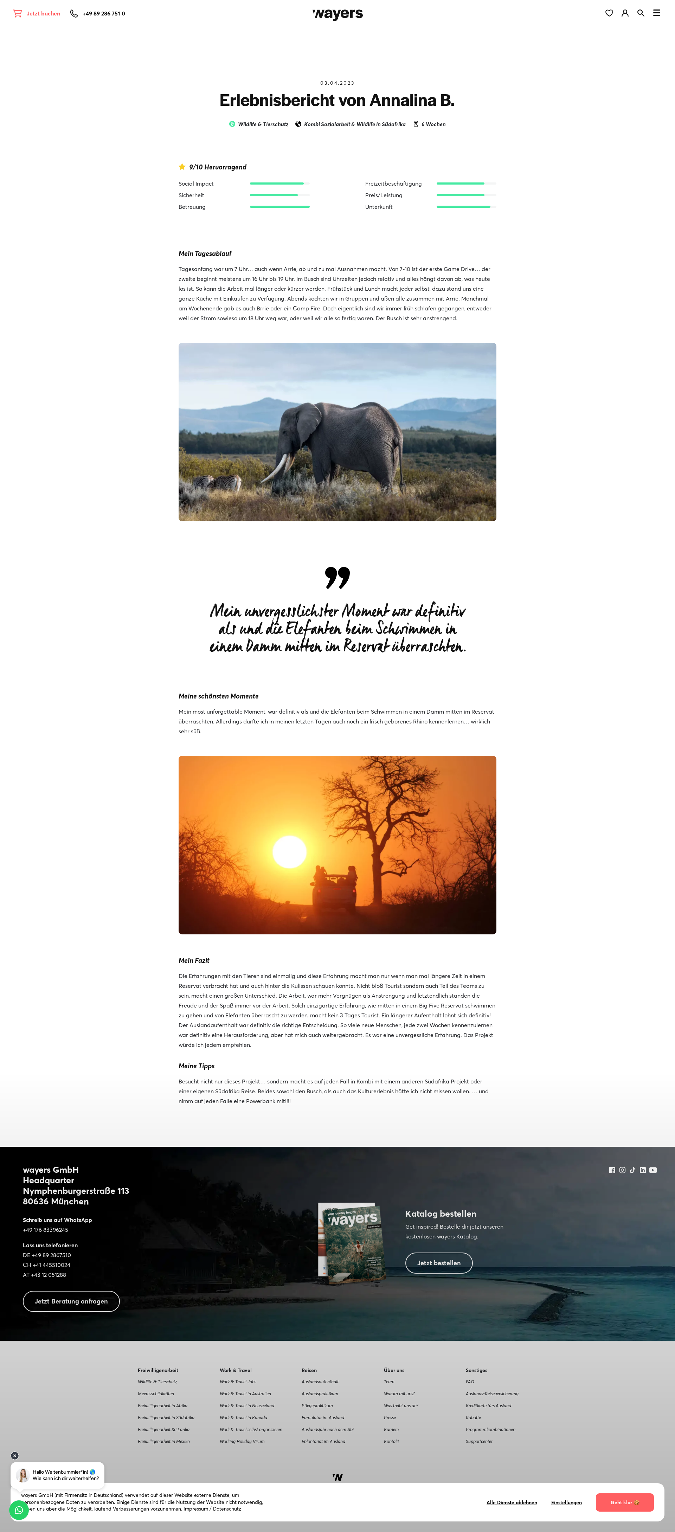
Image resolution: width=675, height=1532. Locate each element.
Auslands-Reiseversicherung (492, 1393)
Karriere (391, 1429)
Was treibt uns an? (401, 1405)
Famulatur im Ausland (323, 1417)
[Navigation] (656, 14)
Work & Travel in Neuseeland (247, 1405)
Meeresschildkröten (156, 1393)
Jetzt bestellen (439, 1263)
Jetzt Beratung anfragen (71, 1301)
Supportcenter (479, 1441)
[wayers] (338, 12)
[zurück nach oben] (338, 1476)
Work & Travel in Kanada (243, 1417)
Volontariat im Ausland (323, 1441)
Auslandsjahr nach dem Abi (328, 1429)
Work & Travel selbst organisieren (251, 1429)
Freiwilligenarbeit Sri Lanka (163, 1429)
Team (389, 1381)
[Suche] (643, 12)
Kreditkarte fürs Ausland (488, 1405)
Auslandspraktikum (320, 1393)
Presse (390, 1417)
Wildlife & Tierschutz (157, 1381)
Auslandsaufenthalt (320, 1381)
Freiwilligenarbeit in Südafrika (166, 1417)
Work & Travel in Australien (245, 1393)
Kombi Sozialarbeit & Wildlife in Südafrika (355, 124)
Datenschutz (227, 1509)
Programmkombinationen (490, 1429)
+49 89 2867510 (51, 1255)
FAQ (470, 1381)
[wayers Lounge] (629, 12)
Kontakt (391, 1441)
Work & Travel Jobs (238, 1381)
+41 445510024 (51, 1264)
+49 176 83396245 (45, 1229)
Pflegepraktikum (317, 1405)
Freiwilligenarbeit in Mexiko (164, 1441)
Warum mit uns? (399, 1393)
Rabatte (473, 1417)
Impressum (196, 1509)
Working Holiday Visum (242, 1441)
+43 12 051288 (48, 1274)
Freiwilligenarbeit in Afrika (162, 1405)
